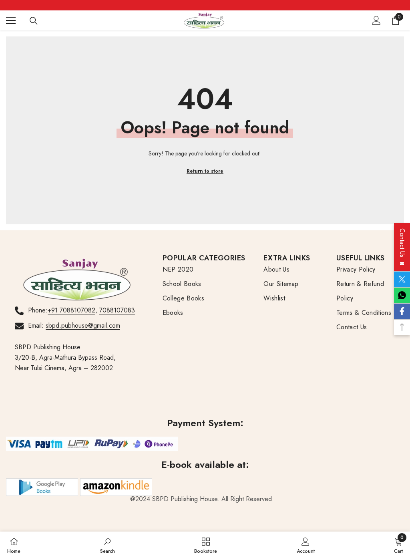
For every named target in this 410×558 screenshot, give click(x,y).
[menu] (11, 20)
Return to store (205, 171)
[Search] (33, 21)
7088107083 (117, 310)
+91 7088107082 (71, 310)
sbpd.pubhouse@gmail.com (83, 325)
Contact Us (402, 245)
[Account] (376, 20)
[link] (107, 544)
